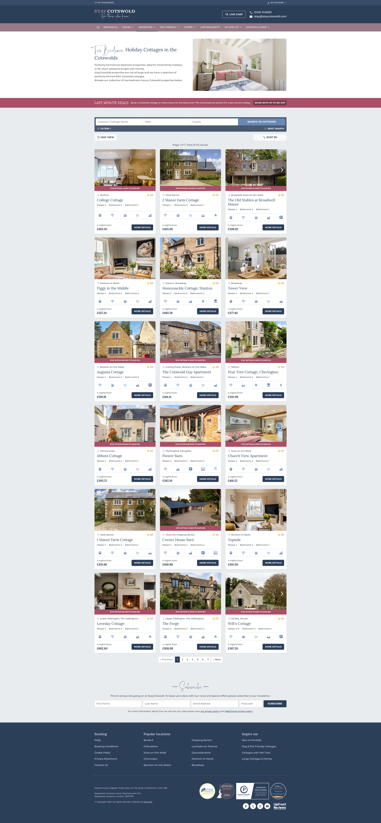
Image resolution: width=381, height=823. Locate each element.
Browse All (111, 27)
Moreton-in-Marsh (203, 758)
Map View (107, 137)
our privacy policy (210, 711)
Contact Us (101, 765)
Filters (105, 128)
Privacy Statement (106, 758)
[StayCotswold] (115, 14)
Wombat (147, 802)
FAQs (98, 740)
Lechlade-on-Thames (204, 746)
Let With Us (231, 27)
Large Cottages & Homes (257, 758)
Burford (148, 740)
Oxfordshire (151, 746)
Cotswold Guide (256, 27)
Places (126, 27)
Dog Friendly (168, 27)
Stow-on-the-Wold (155, 752)
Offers (188, 27)
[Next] (150, 170)
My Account (277, 2)
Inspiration (145, 27)
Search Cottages (261, 121)
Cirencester (151, 758)
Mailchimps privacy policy (239, 711)
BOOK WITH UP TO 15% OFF (270, 102)
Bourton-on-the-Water (157, 765)
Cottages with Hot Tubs (256, 752)
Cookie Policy (102, 752)
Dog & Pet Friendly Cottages (259, 746)
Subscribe (275, 703)
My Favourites (106, 2)
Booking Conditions (106, 746)
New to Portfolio (251, 740)
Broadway (198, 765)
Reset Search (276, 128)
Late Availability (210, 27)
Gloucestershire (201, 752)
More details (142, 227)
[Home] (98, 27)
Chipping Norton (202, 740)
